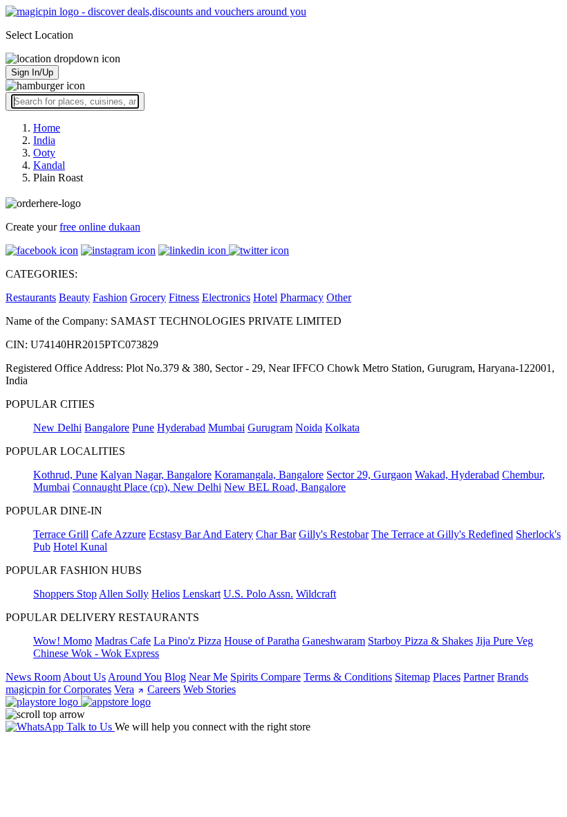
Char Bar (276, 534)
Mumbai (226, 427)
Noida (308, 427)
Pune (143, 427)
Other (338, 297)
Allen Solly (124, 594)
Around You (135, 677)
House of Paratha (261, 641)
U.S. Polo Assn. (258, 594)
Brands (512, 677)
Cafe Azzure (118, 534)
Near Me (208, 677)
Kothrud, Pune (65, 475)
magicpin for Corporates (58, 689)
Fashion (110, 297)
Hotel (265, 297)
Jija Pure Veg (504, 641)
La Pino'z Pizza (187, 641)
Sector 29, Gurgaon (369, 475)
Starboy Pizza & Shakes (420, 641)
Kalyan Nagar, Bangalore (156, 475)
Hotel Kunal (80, 547)
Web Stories (209, 689)
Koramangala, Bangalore (269, 475)
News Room (33, 677)
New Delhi (57, 427)
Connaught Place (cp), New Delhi (147, 487)
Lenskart (202, 594)
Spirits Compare (265, 677)
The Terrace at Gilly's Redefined (442, 534)
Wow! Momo (62, 641)
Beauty (74, 297)
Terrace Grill (61, 534)
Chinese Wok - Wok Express (96, 653)
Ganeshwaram (333, 641)
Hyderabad (181, 427)
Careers (163, 689)
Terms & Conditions (348, 677)
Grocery (148, 297)
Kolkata (342, 427)
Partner (478, 677)
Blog (175, 677)
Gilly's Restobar (334, 534)
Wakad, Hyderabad (457, 475)
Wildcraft (316, 594)
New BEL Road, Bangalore (285, 487)
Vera (124, 689)
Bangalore (106, 427)
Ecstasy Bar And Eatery (201, 534)
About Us (84, 677)
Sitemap (412, 677)
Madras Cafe (123, 641)
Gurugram (270, 427)
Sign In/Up (32, 72)
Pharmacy (302, 297)
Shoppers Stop (65, 594)
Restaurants (31, 297)
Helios (165, 594)
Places (447, 677)
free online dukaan (99, 227)
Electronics (226, 297)
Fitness (184, 297)
